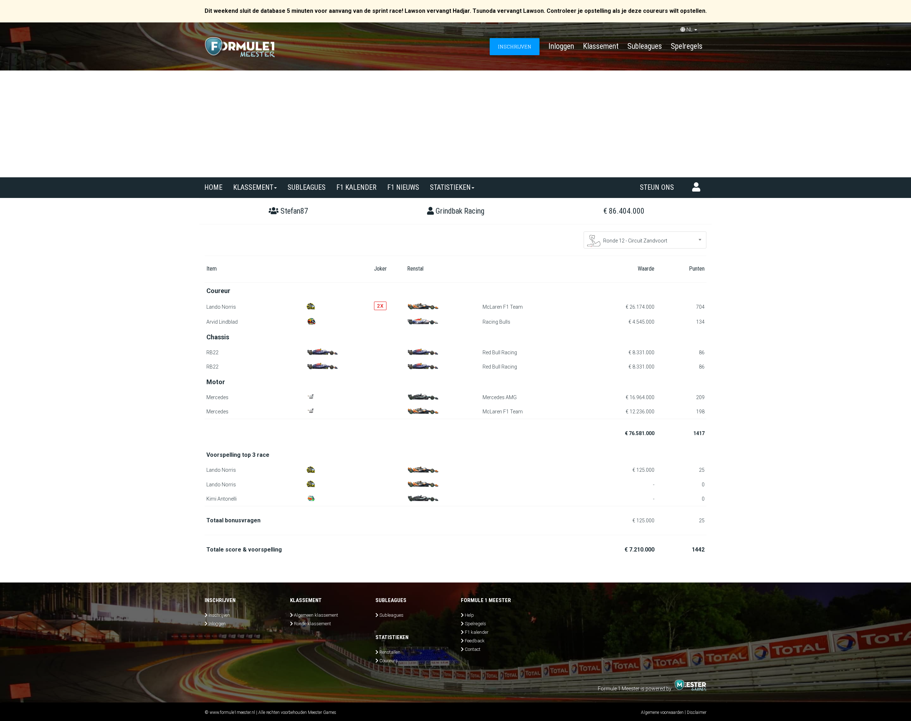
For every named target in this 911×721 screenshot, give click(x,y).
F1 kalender (356, 187)
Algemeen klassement (316, 615)
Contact (472, 649)
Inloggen (561, 46)
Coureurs (388, 660)
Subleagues (644, 46)
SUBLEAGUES (307, 187)
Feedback (475, 640)
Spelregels (686, 46)
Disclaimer (696, 712)
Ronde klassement (312, 623)
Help (469, 615)
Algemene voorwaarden (662, 712)
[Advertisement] (455, 124)
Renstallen (389, 652)
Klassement (600, 46)
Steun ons (657, 187)
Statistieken (450, 187)
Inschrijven (219, 615)
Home (213, 187)
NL (689, 29)
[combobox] (645, 240)
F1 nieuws (403, 187)
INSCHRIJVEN (514, 46)
